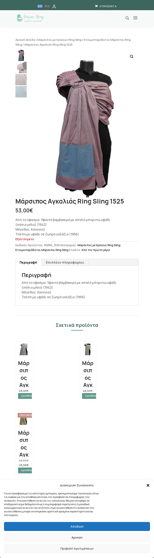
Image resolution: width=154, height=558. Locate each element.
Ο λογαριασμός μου (54, 6)
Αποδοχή (77, 526)
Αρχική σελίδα (25, 40)
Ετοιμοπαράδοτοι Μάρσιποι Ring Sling (41, 250)
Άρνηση (77, 537)
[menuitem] (39, 6)
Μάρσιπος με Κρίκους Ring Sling (59, 40)
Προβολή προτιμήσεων (77, 548)
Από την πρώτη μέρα (95, 250)
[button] (148, 485)
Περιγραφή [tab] (28, 262)
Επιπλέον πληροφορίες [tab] (65, 262)
